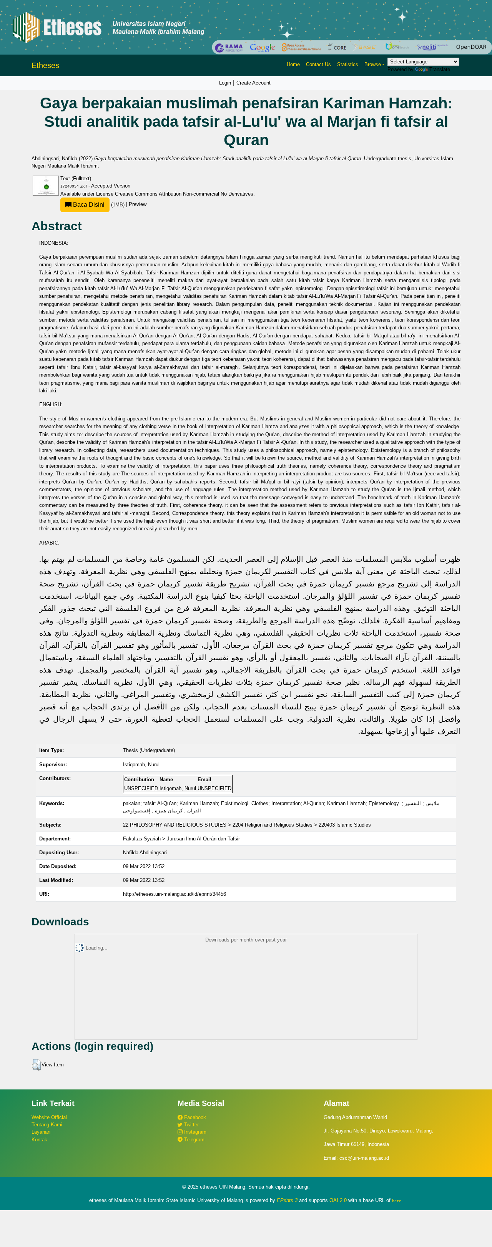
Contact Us (318, 64)
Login (225, 83)
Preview (137, 205)
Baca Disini (88, 204)
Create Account (253, 83)
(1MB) (98, 205)
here (396, 1200)
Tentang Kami (47, 1124)
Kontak (39, 1139)
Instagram (194, 1132)
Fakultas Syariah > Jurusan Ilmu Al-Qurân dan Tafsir (181, 839)
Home (293, 64)
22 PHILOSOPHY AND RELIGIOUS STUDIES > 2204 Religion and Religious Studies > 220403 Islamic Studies (247, 825)
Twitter (191, 1124)
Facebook (194, 1117)
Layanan (41, 1132)
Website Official (49, 1117)
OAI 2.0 (338, 1200)
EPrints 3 (287, 1200)
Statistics (347, 64)
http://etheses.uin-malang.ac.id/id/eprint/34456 (174, 894)
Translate (439, 69)
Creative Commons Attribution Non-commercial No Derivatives (184, 194)
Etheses (45, 65)
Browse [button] (372, 64)
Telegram (193, 1139)
